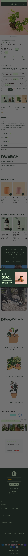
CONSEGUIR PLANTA (7, 282)
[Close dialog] (0, 270)
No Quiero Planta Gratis (5, 283)
